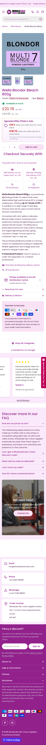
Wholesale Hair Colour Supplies (23, 732)
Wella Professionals (19, 98)
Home (4, 26)
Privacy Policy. (8, 656)
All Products (16, 26)
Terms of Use (35, 653)
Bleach (40, 98)
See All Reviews (23, 400)
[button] (43, 372)
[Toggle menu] (3, 11)
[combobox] (23, 19)
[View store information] (40, 280)
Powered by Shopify (11, 735)
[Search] (40, 19)
